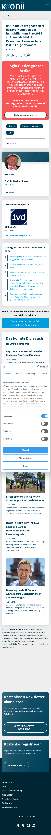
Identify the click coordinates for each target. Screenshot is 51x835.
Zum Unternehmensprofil (15, 235)
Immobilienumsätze (31, 126)
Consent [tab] (7, 374)
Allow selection (25, 458)
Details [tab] (18, 374)
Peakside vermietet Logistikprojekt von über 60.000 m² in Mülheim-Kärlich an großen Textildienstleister (26, 297)
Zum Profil (9, 192)
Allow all (25, 450)
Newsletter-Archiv (10, 799)
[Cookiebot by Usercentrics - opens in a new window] (37, 366)
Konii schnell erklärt (11, 807)
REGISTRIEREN (15, 765)
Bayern (11, 126)
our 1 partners (16, 386)
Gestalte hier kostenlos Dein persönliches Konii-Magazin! (25, 323)
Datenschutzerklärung (12, 790)
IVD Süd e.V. (9, 184)
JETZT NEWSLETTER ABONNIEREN (24, 727)
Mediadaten (7, 794)
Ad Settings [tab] (31, 374)
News (10, 16)
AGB (4, 786)
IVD (10, 132)
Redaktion (7, 803)
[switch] (44, 424)
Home (4, 16)
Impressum (11, 143)
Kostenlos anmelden (24, 115)
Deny (25, 466)
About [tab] (44, 374)
